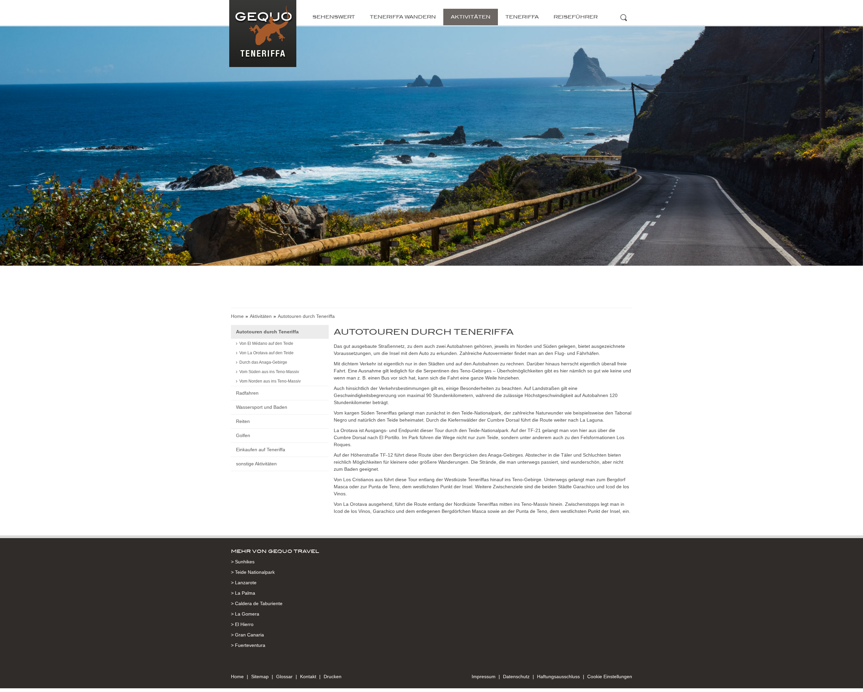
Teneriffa (522, 17)
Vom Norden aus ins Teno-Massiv (270, 381)
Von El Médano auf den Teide (266, 343)
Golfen (243, 435)
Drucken (332, 676)
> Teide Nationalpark (253, 572)
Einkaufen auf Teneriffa (260, 449)
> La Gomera (245, 614)
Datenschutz (516, 676)
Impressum (484, 676)
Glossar (284, 676)
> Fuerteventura (248, 645)
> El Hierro (242, 624)
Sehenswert (334, 17)
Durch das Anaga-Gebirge (263, 362)
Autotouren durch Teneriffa (267, 331)
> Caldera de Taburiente (256, 603)
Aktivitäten (470, 17)
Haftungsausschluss (558, 676)
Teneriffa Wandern (403, 17)
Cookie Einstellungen (609, 676)
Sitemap (260, 676)
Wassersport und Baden (261, 407)
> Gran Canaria (247, 634)
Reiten (243, 421)
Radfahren (247, 393)
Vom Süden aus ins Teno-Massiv (269, 371)
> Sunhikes (243, 561)
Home (237, 316)
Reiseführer (576, 17)
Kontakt (308, 676)
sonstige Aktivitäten (256, 463)
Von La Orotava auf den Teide (266, 353)
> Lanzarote (244, 582)
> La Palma (243, 593)
